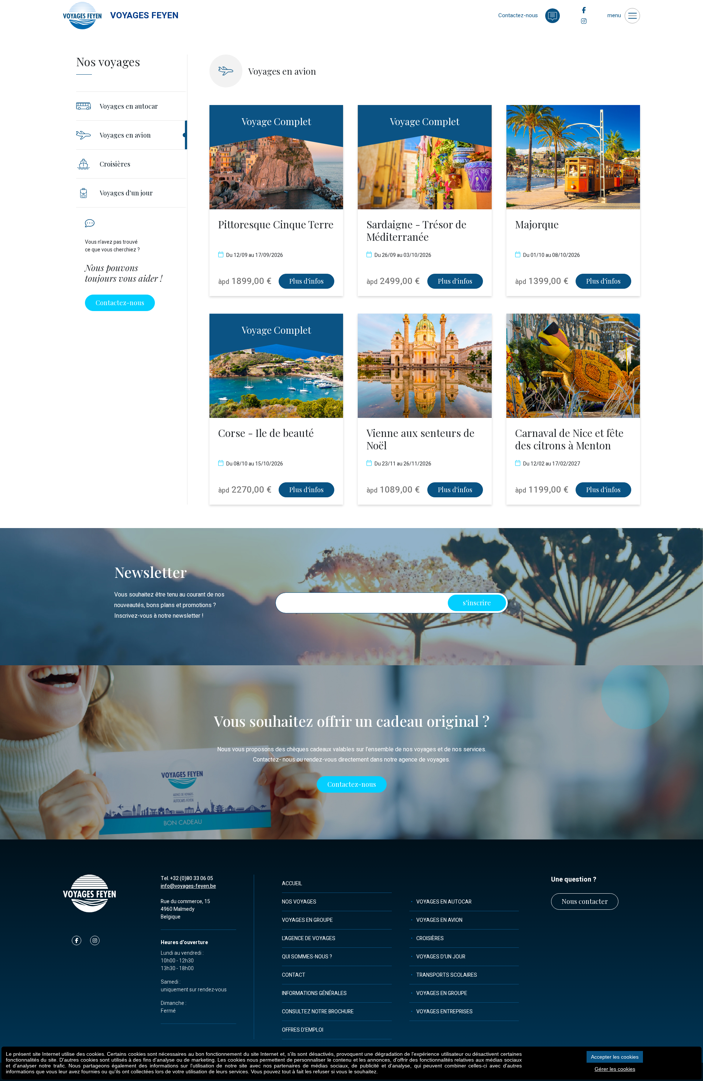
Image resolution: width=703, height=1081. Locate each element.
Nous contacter (585, 901)
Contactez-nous (120, 302)
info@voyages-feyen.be (188, 886)
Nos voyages (299, 902)
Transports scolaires (446, 975)
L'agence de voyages (308, 938)
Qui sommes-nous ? (307, 957)
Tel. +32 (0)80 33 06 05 (187, 878)
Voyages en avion (439, 920)
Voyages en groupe (307, 920)
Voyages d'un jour (440, 957)
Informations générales (314, 993)
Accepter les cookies (615, 1057)
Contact (293, 975)
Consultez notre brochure (318, 1011)
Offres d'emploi (302, 1030)
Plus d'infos (306, 281)
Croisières (430, 938)
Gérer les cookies (615, 1069)
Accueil (292, 883)
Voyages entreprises (444, 1011)
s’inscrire (477, 602)
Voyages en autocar (444, 902)
